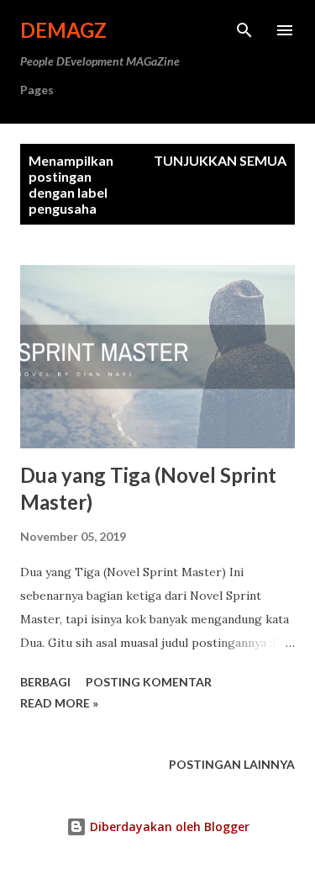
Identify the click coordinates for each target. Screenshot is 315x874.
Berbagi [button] (45, 682)
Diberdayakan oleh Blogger (168, 826)
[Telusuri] (244, 30)
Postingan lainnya (232, 764)
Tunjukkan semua (220, 160)
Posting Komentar (149, 682)
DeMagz (63, 30)
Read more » (59, 703)
